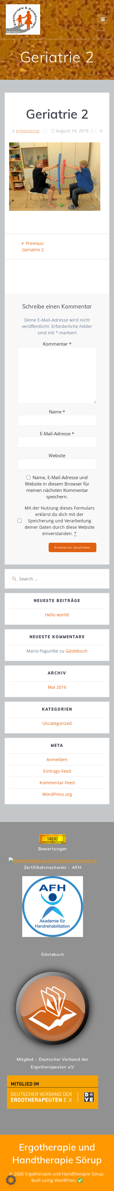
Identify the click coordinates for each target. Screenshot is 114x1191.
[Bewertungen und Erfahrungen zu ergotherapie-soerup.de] (53, 860)
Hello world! (57, 615)
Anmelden (57, 759)
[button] (11, 1180)
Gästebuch (77, 651)
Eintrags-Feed (57, 771)
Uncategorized (57, 723)
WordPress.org (57, 794)
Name (57, 412)
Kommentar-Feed (57, 782)
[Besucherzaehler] (52, 842)
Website (57, 455)
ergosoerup (28, 131)
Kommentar (57, 344)
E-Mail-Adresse (57, 433)
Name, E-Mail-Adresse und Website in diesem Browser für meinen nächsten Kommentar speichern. (57, 487)
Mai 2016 (57, 687)
